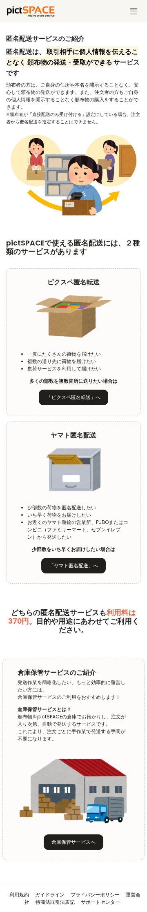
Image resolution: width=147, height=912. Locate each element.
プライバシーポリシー (95, 894)
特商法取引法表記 (55, 902)
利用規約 (19, 894)
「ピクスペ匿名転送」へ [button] (73, 397)
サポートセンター (100, 902)
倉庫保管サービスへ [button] (73, 841)
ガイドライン (50, 894)
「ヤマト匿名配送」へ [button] (73, 565)
